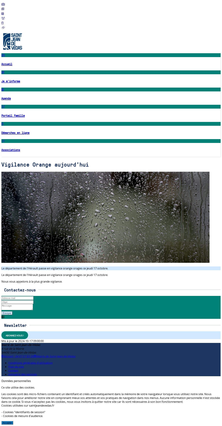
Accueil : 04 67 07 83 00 (18, 356)
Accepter (7, 422)
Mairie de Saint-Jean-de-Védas (56, 356)
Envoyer (7, 313)
